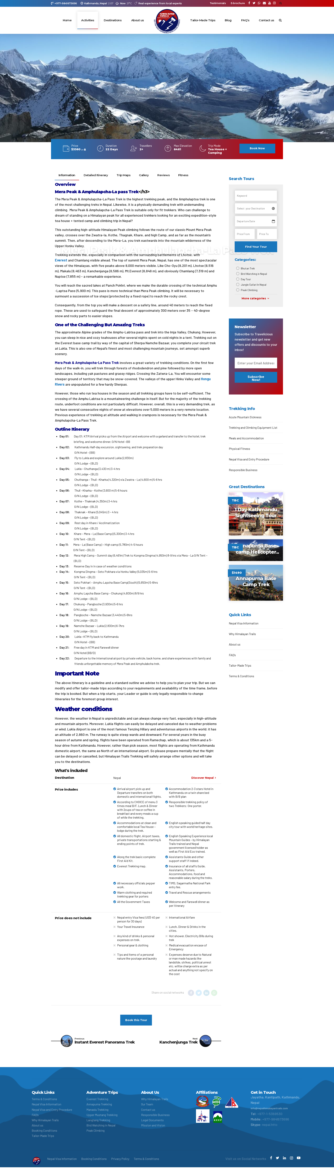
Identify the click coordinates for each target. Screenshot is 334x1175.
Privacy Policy (120, 1158)
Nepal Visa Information (243, 623)
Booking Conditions (44, 1130)
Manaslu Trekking (97, 1109)
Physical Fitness (239, 448)
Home (67, 20)
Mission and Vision (153, 1125)
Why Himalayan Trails (242, 634)
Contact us (266, 20)
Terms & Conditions (241, 676)
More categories (254, 298)
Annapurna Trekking (99, 1104)
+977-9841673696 (275, 1119)
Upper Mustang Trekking (102, 1115)
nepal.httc (269, 1124)
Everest (61, 260)
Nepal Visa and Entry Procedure (249, 459)
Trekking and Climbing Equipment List (253, 427)
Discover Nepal (202, 778)
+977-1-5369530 (269, 1114)
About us (137, 20)
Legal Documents (152, 1120)
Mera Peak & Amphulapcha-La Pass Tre (86, 362)
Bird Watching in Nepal (254, 273)
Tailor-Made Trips (202, 20)
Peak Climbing (249, 290)
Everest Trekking (97, 1099)
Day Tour (246, 279)
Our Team (147, 1104)
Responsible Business (243, 470)
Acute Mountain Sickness (245, 417)
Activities (87, 20)
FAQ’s (245, 20)
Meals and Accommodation (246, 438)
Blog (228, 20)
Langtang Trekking (98, 1120)
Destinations (113, 20)
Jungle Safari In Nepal (253, 284)
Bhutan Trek (248, 268)
